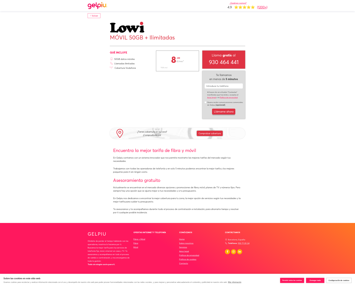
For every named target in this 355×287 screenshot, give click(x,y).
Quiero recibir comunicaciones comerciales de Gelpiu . (225, 103)
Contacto (183, 263)
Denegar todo (315, 280)
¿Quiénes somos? (238, 3)
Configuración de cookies (339, 280)
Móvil (135, 247)
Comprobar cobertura (210, 133)
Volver (95, 15)
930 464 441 (224, 62)
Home (182, 239)
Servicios (183, 247)
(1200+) (262, 7)
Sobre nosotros (186, 243)
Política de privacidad (229, 97)
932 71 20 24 (243, 243)
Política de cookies (187, 259)
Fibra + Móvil (139, 239)
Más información (234, 282)
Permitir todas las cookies (292, 280)
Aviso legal (211, 97)
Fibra (135, 243)
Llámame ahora (224, 111)
